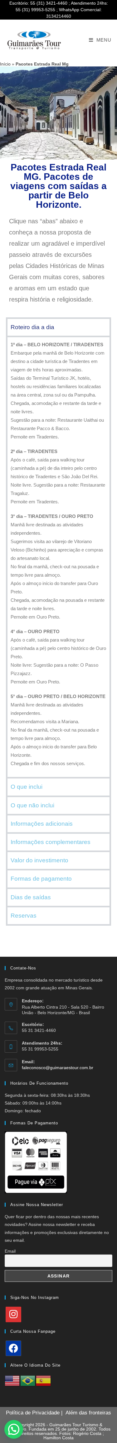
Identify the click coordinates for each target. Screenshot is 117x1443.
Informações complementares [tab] (50, 842)
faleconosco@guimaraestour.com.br (57, 1067)
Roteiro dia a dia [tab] (32, 327)
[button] (13, 1429)
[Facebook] (13, 1348)
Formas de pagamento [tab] (41, 878)
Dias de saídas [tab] (31, 897)
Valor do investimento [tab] (39, 860)
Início (5, 63)
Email (10, 1251)
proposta (70, 232)
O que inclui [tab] (26, 786)
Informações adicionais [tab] (42, 823)
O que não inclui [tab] (32, 805)
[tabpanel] (58, 556)
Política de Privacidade (33, 1413)
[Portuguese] (28, 1380)
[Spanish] (43, 1380)
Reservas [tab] (24, 915)
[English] (12, 1380)
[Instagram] (13, 1314)
